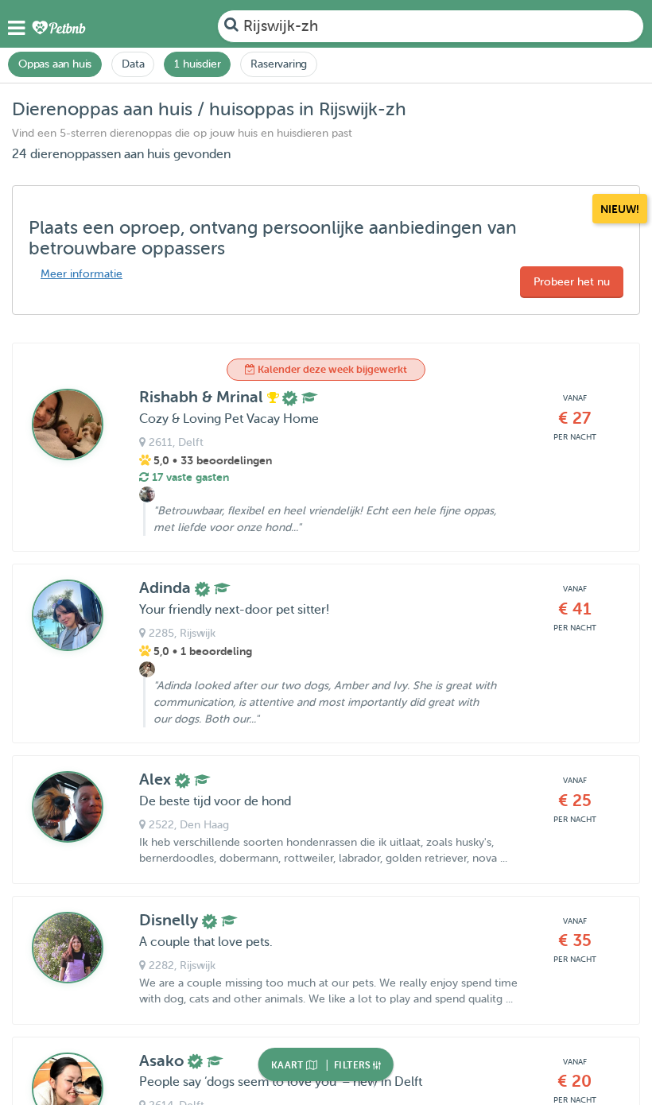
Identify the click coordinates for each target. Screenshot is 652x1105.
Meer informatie (81, 274)
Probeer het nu (572, 282)
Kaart (288, 1065)
